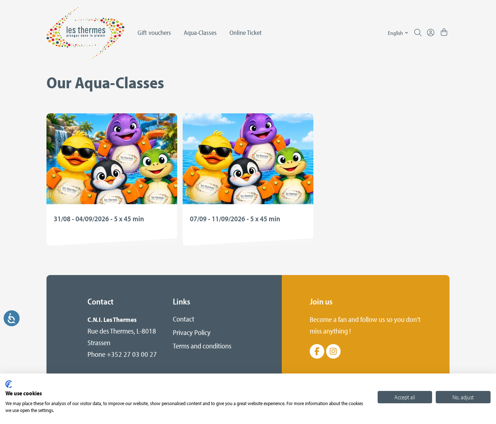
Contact (183, 318)
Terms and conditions (202, 345)
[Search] (417, 32)
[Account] (430, 32)
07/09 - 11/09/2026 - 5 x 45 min (235, 218)
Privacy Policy (192, 332)
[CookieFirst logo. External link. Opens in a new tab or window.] (8, 384)
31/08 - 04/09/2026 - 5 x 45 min (99, 218)
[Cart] (444, 32)
